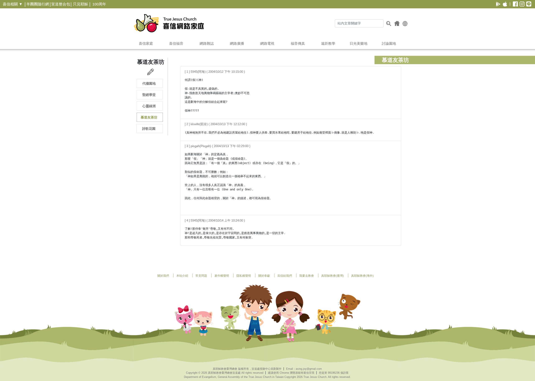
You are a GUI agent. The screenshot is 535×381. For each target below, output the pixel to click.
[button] (405, 23)
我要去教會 (306, 275)
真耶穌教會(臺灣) (332, 275)
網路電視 (267, 44)
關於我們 (163, 275)
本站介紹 (182, 275)
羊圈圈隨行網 (37, 4)
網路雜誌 (207, 44)
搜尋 (388, 23)
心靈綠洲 (149, 106)
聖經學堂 (149, 95)
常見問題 (201, 275)
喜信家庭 (146, 44)
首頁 (397, 23)
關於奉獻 (264, 275)
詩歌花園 (148, 128)
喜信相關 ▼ (13, 4)
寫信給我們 (284, 275)
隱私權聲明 (243, 275)
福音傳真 (298, 44)
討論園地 (389, 44)
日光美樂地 (358, 44)
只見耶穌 (80, 4)
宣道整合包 (60, 4)
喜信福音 (176, 44)
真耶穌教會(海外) (362, 275)
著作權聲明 (221, 275)
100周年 (99, 4)
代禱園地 (149, 83)
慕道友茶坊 (149, 117)
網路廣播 (237, 44)
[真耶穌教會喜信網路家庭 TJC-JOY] (169, 23)
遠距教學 (328, 44)
